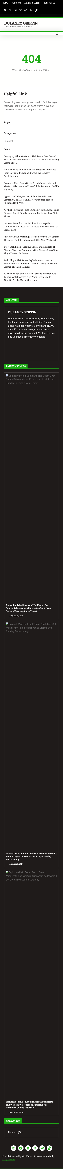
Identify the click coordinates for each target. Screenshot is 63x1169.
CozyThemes (8, 1159)
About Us (16, 3)
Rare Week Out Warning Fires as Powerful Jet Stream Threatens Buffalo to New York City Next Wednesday (31, 238)
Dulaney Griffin (21, 23)
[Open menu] (6, 33)
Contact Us (49, 3)
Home (5, 3)
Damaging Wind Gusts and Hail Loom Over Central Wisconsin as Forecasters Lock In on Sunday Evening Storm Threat (31, 159)
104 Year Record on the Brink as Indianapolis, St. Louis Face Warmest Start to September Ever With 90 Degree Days (31, 226)
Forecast (8, 141)
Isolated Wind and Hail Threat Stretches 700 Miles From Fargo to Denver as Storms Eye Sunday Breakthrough (30, 172)
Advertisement (32, 3)
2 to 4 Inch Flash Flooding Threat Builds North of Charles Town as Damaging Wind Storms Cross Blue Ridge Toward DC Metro (31, 250)
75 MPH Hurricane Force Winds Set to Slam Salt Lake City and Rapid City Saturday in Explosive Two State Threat (31, 213)
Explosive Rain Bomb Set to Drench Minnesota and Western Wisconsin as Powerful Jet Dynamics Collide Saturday (31, 186)
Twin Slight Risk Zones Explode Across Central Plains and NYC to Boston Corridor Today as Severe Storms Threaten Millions (30, 263)
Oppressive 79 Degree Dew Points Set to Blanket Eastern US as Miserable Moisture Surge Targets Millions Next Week (28, 199)
